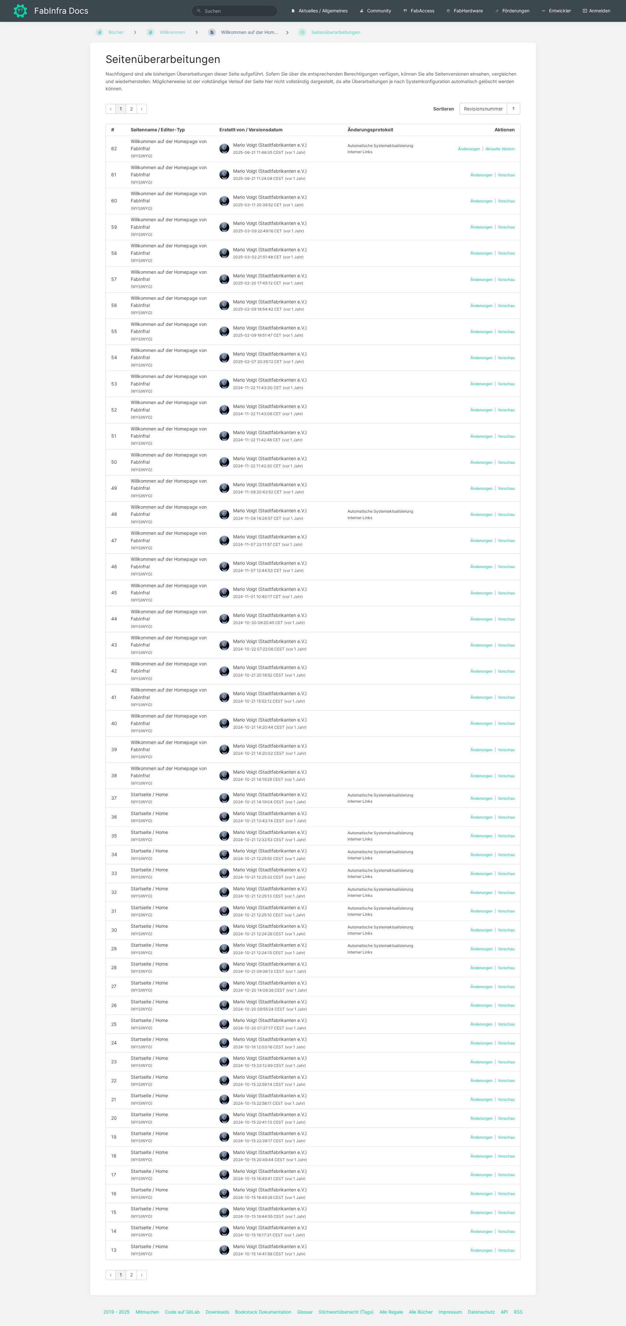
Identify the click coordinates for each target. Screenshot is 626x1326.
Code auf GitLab (182, 1312)
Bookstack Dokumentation (263, 1312)
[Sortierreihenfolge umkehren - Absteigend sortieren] (513, 108)
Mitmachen (147, 1312)
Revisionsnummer (483, 108)
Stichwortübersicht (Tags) (346, 1312)
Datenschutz (481, 1312)
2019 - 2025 (116, 1312)
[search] (234, 11)
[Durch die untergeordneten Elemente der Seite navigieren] (196, 32)
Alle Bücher (421, 1312)
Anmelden (599, 10)
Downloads (217, 1312)
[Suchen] (199, 11)
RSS (518, 1312)
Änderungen (469, 148)
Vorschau (506, 174)
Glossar (305, 1312)
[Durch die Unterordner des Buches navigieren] (135, 32)
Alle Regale (391, 1312)
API (504, 1312)
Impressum (450, 1312)
